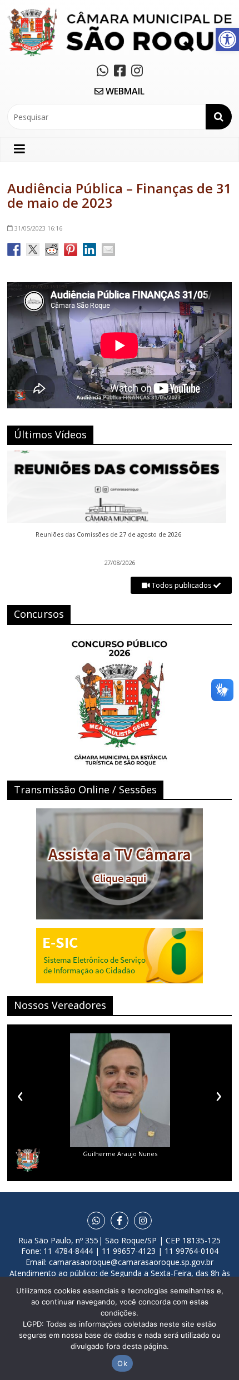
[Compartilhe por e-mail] (108, 249)
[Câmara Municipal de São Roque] (119, 11)
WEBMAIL (124, 91)
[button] (227, 39)
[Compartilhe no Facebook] (14, 249)
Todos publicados (181, 585)
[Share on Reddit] (51, 249)
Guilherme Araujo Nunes (120, 1153)
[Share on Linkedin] (89, 249)
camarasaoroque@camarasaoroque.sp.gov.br (131, 1262)
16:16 (38, 228)
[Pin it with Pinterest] (70, 249)
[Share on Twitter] (32, 249)
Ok (122, 1363)
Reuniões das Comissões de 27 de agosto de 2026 (108, 534)
